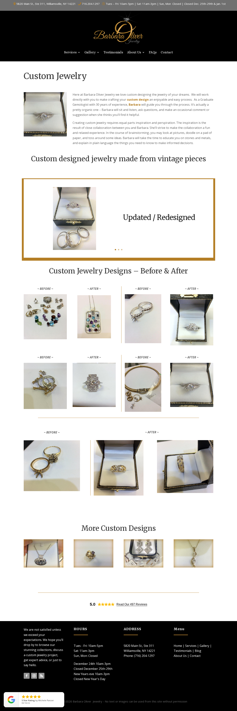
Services (70, 52)
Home (178, 646)
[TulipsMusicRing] (93, 566)
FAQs (153, 52)
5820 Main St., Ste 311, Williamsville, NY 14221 (46, 4)
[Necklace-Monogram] (43, 566)
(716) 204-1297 (144, 656)
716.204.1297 (91, 4)
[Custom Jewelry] (143, 566)
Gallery (90, 52)
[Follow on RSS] (41, 676)
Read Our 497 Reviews (131, 604)
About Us (134, 52)
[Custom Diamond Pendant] (193, 566)
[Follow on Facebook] (27, 676)
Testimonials (113, 52)
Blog (198, 651)
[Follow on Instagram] (34, 676)
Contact (167, 52)
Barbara (135, 105)
